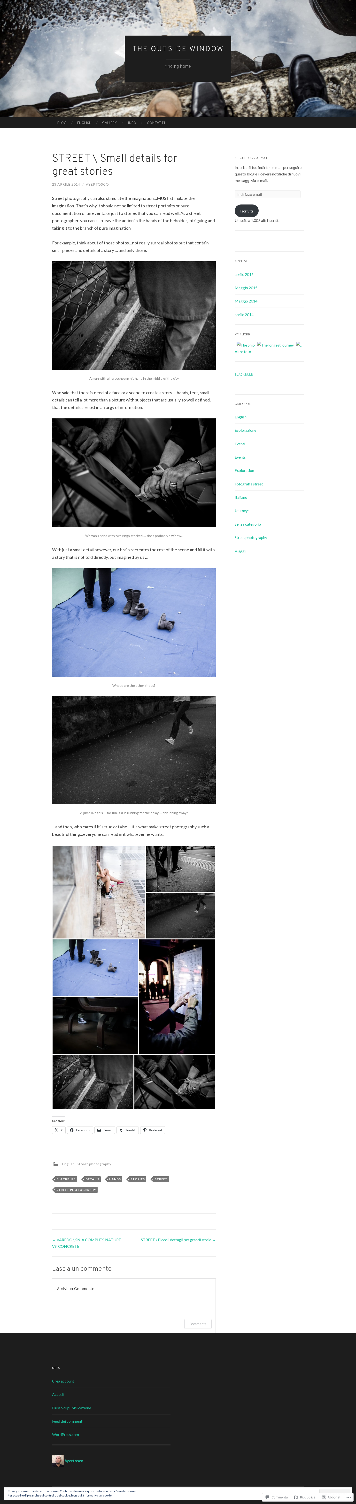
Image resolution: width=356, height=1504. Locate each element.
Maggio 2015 (246, 287)
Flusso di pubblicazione (71, 1408)
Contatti (156, 123)
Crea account (63, 1381)
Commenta (198, 1324)
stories (138, 1179)
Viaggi (240, 551)
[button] (99, 892)
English (68, 1164)
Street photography (94, 1164)
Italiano (241, 497)
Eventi (240, 443)
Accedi (58, 1394)
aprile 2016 (244, 274)
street (161, 1179)
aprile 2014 (244, 314)
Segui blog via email (251, 158)
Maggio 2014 (246, 301)
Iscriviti (246, 211)
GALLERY (109, 123)
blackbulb (66, 1179)
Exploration (244, 470)
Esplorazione (245, 430)
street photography (76, 1190)
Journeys (242, 510)
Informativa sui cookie (97, 1495)
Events (240, 457)
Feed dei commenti (67, 1421)
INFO (132, 123)
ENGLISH (84, 123)
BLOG (62, 123)
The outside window (178, 49)
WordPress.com (65, 1434)
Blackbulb (244, 375)
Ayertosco (97, 184)
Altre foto (243, 351)
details (92, 1179)
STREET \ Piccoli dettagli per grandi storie (178, 1239)
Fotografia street (249, 484)
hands (115, 1179)
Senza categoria (248, 524)
